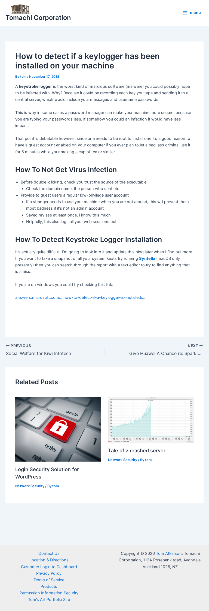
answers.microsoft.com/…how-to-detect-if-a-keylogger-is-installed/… (80, 297)
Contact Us (49, 553)
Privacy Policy (49, 573)
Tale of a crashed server (136, 450)
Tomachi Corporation (38, 18)
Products (49, 586)
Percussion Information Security (49, 593)
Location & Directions (49, 560)
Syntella (147, 258)
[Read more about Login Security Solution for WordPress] (58, 429)
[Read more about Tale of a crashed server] (151, 419)
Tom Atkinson (169, 553)
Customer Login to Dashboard (49, 566)
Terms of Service (48, 579)
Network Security (29, 486)
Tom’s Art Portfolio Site (49, 599)
